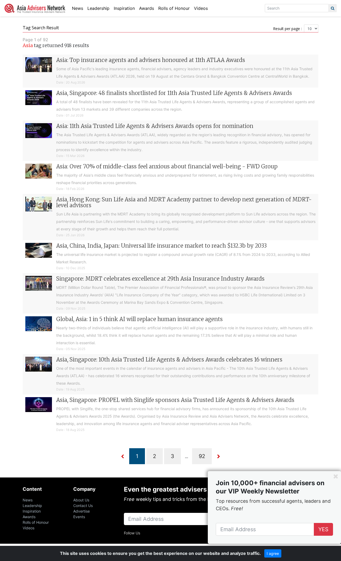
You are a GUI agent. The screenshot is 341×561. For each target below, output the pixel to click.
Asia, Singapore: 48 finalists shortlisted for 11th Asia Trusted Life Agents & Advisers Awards (174, 93)
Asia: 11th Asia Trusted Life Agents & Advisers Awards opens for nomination (154, 126)
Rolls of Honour (174, 8)
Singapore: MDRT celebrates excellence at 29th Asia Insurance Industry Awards (160, 278)
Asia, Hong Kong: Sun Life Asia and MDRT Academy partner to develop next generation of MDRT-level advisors (184, 202)
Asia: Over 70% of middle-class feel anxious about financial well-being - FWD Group (167, 166)
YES (323, 529)
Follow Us (132, 533)
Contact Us (83, 505)
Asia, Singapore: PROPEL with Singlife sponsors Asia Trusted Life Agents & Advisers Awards (175, 400)
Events (79, 516)
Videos (201, 8)
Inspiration (124, 8)
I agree (273, 553)
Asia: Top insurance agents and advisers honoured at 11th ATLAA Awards (150, 60)
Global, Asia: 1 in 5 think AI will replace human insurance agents (139, 319)
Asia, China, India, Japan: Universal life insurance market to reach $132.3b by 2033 (161, 245)
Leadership (98, 8)
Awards (146, 8)
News (77, 8)
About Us (81, 500)
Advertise (81, 511)
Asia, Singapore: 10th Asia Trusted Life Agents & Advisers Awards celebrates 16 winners (169, 359)
